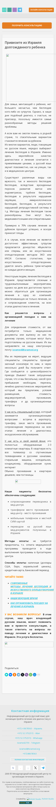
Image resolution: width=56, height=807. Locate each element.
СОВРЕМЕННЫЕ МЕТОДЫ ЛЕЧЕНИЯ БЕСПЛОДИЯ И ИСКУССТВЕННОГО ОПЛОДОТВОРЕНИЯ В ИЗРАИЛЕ (32, 588)
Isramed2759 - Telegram (28, 742)
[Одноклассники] (14, 674)
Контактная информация (30, 711)
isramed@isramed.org (29, 748)
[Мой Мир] (34, 674)
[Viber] (26, 674)
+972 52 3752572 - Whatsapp (28, 738)
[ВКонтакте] (10, 674)
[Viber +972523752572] (14, 10)
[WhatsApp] (30, 674)
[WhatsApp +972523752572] (9, 10)
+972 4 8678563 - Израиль (29, 728)
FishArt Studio (47, 798)
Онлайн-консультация (41, 10)
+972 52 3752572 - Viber (28, 733)
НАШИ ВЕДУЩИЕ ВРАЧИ (24, 598)
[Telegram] (18, 674)
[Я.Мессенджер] (6, 674)
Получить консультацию (27, 25)
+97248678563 (29, 753)
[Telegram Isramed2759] (20, 10)
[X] (22, 674)
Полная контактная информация (29, 760)
